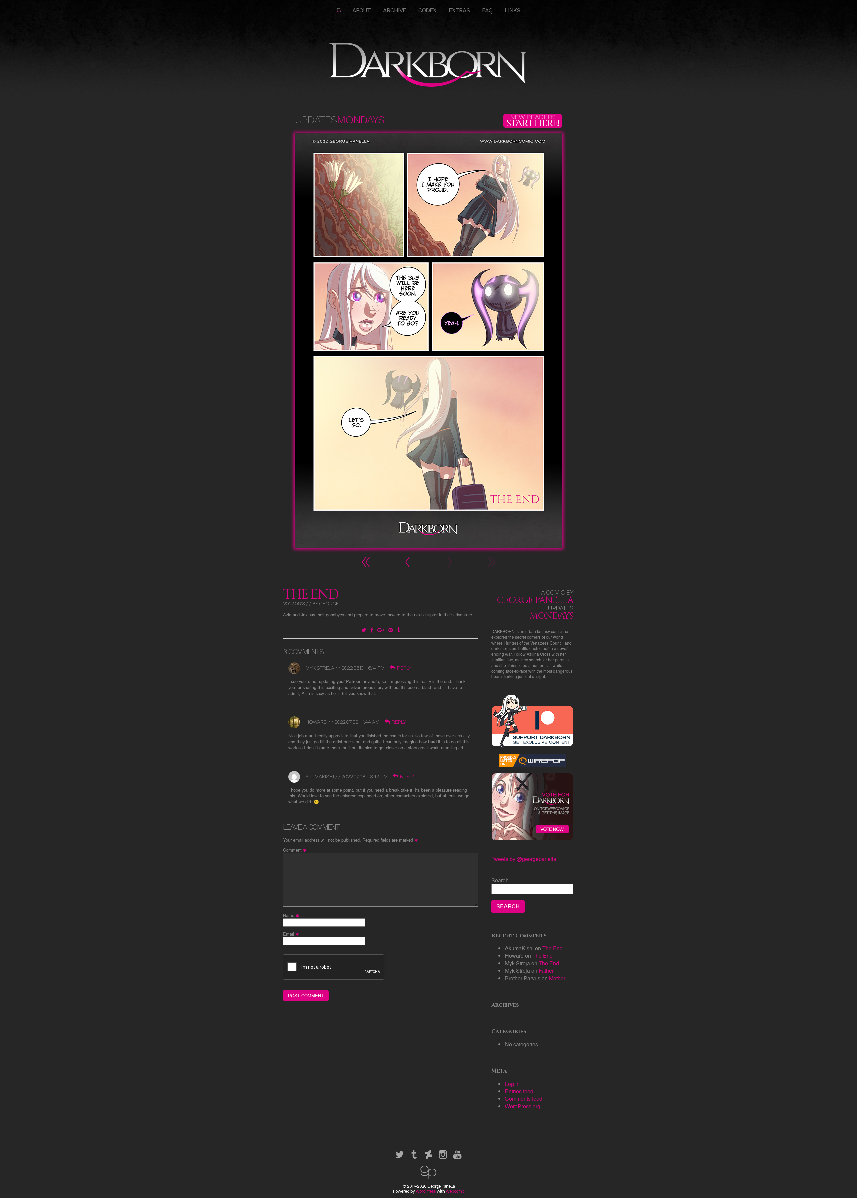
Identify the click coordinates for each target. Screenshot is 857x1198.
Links (512, 10)
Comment (295, 850)
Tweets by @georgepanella (523, 859)
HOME (339, 10)
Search (500, 880)
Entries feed (519, 1091)
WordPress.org (522, 1106)
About (361, 10)
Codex (427, 10)
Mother (557, 978)
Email (292, 934)
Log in (512, 1084)
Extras (459, 10)
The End (310, 595)
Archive (394, 10)
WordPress (426, 1191)
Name (292, 915)
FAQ (487, 10)
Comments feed (523, 1098)
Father (546, 970)
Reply (404, 668)
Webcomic (455, 1191)
